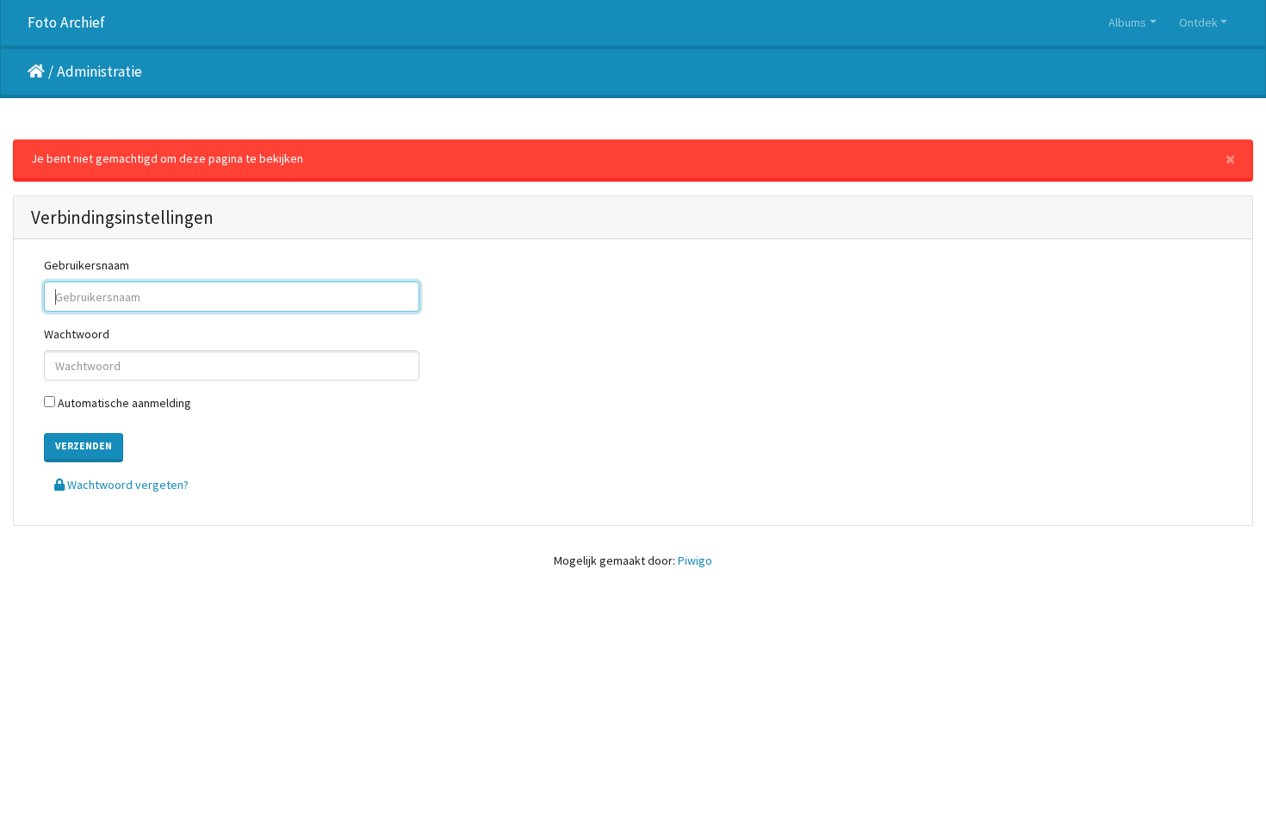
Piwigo (695, 560)
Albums (1127, 22)
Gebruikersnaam (86, 265)
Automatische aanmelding (123, 403)
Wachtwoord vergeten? (127, 484)
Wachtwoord (76, 334)
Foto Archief (66, 22)
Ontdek (1198, 22)
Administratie (99, 71)
